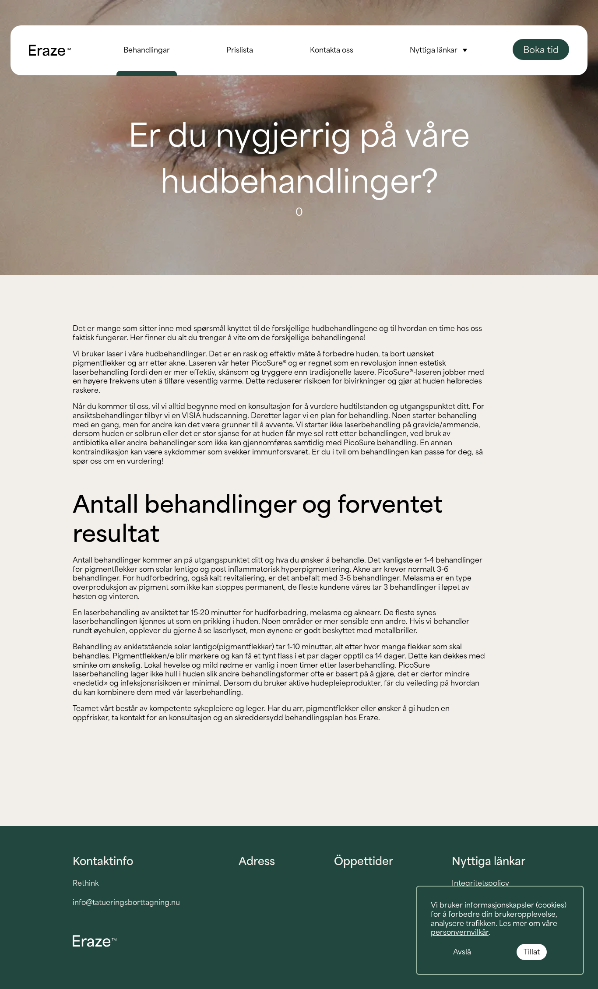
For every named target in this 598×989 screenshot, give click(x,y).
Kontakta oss (331, 50)
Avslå (462, 951)
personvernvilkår (460, 932)
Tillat (532, 951)
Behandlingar (146, 50)
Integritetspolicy (480, 883)
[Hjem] (50, 50)
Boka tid (541, 49)
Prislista (239, 50)
